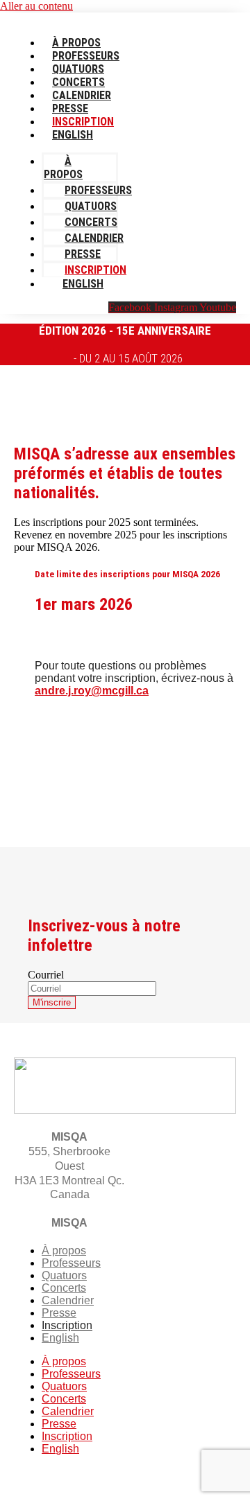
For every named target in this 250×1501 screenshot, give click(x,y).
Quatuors (78, 69)
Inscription (83, 121)
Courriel (46, 975)
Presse (70, 108)
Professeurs (85, 55)
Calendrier (81, 95)
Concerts (78, 82)
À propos (76, 42)
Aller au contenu (36, 6)
